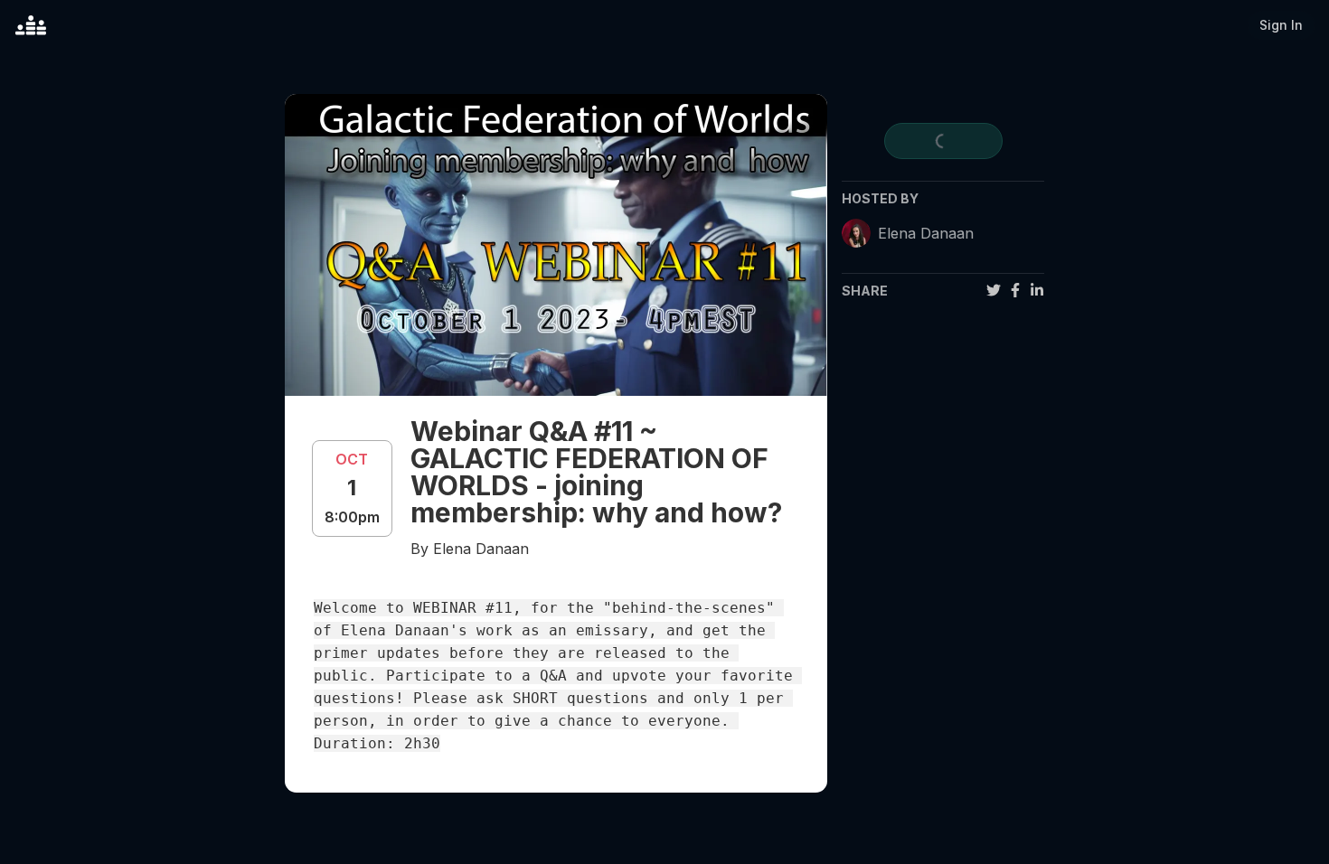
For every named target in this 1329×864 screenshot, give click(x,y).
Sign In (1281, 25)
